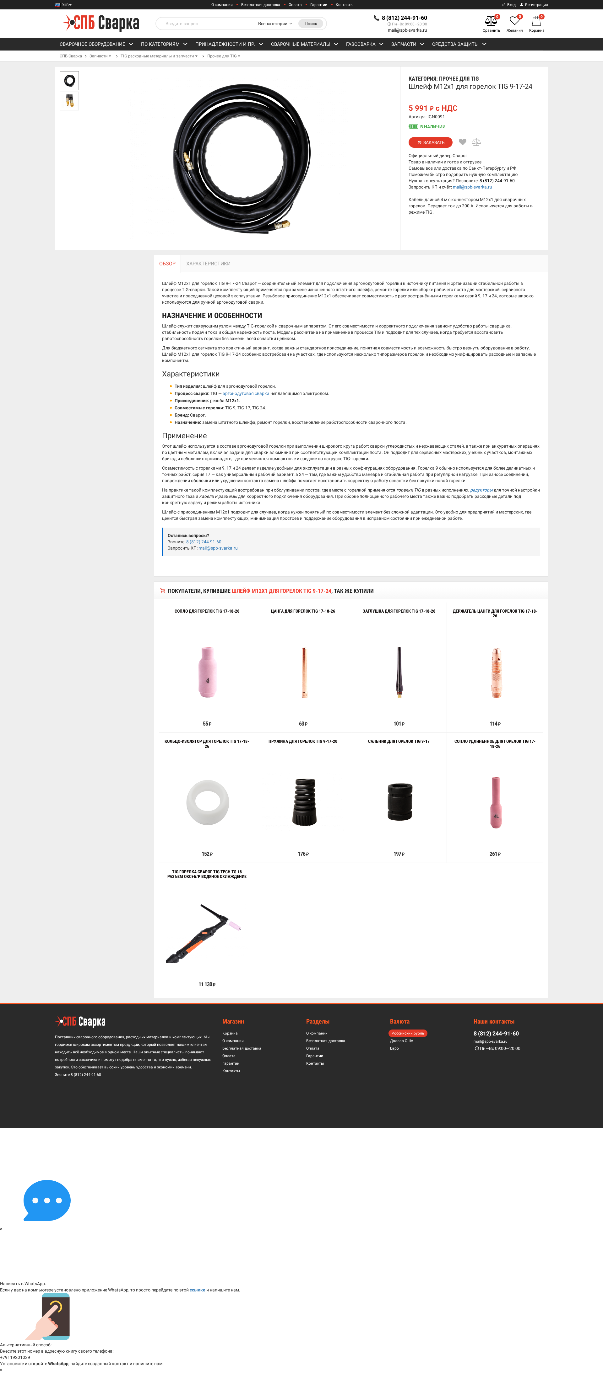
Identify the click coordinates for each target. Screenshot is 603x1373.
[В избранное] (462, 142)
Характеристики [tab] (208, 264)
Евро (394, 1048)
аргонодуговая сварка (246, 393)
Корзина (230, 1033)
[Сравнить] (477, 142)
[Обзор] (187, 709)
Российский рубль (408, 1033)
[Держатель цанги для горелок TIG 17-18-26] (495, 672)
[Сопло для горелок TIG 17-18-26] (207, 672)
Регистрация (536, 5)
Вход (511, 5)
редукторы (481, 489)
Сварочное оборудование (92, 44)
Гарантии (318, 5)
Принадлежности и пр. (225, 44)
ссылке (197, 1289)
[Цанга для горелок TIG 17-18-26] (303, 672)
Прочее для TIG (222, 56)
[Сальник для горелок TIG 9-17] (399, 802)
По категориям (160, 44)
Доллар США (401, 1041)
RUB (64, 5)
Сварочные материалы (300, 44)
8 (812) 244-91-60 (497, 180)
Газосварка (361, 44)
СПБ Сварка (71, 56)
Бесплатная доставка (260, 5)
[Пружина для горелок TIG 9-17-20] (303, 802)
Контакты (344, 5)
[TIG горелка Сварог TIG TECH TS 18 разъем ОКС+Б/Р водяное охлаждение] (207, 932)
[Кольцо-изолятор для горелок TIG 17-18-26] (207, 802)
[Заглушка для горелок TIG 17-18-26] (399, 672)
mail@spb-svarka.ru (407, 30)
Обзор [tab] (167, 264)
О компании (222, 5)
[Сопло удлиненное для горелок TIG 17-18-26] (495, 802)
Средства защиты (455, 44)
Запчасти (403, 44)
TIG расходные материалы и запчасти (157, 56)
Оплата (295, 5)
